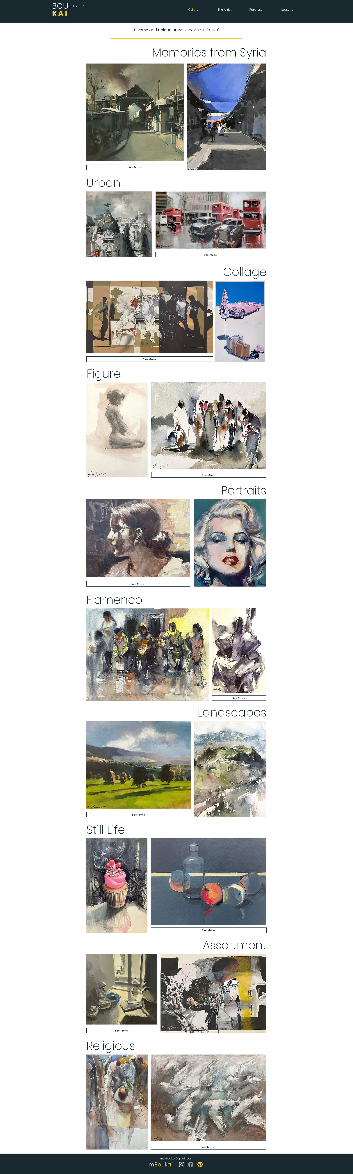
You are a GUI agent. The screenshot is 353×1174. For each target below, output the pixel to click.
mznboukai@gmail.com (176, 1158)
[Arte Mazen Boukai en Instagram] (181, 1164)
